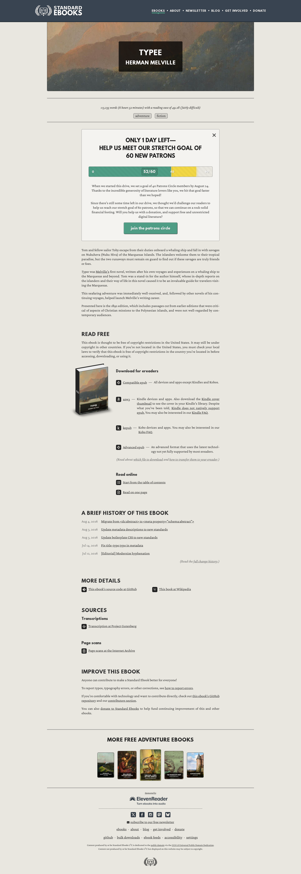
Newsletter (196, 11)
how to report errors (179, 688)
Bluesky (167, 814)
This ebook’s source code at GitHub (112, 589)
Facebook (142, 814)
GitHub (108, 837)
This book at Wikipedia (175, 589)
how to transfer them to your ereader (193, 459)
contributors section (122, 700)
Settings (192, 837)
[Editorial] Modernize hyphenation (125, 553)
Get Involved (236, 11)
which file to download (148, 459)
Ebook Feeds (152, 837)
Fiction (161, 116)
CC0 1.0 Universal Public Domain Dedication (193, 845)
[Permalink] (79, 334)
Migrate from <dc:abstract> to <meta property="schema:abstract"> (147, 521)
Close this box (214, 135)
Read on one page (135, 492)
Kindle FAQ (200, 412)
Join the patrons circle (150, 228)
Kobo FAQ (145, 432)
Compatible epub (135, 382)
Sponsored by (150, 793)
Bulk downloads (128, 837)
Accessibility (173, 837)
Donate (259, 11)
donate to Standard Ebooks (119, 708)
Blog (215, 11)
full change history (205, 561)
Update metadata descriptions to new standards (134, 529)
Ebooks (158, 11)
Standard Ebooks (58, 10)
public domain (157, 845)
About (175, 11)
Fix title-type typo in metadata (122, 545)
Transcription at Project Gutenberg (112, 626)
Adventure (142, 116)
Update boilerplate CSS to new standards (129, 537)
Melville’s (102, 271)
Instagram (150, 814)
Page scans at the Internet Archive (111, 650)
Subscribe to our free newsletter (152, 822)
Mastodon (159, 814)
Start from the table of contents (144, 482)
